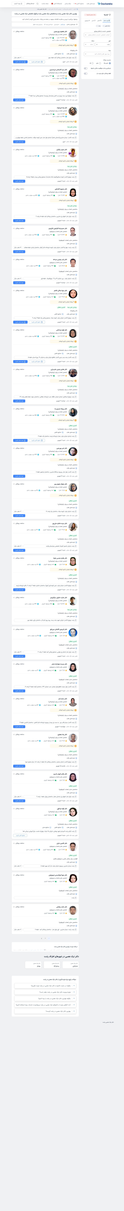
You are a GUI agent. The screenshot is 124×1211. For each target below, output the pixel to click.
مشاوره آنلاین (80, 4)
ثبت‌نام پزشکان (30, 4)
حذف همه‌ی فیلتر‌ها (91, 15)
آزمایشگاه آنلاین (58, 4)
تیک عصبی (107, 26)
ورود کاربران (17, 4)
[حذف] (97, 44)
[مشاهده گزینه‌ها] (85, 35)
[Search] (37, 3)
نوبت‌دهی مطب (91, 4)
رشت (99, 26)
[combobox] (99, 35)
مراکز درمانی (68, 4)
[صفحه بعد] (41, 938)
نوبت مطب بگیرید (19, 62)
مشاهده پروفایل (20, 31)
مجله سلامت (45, 4)
